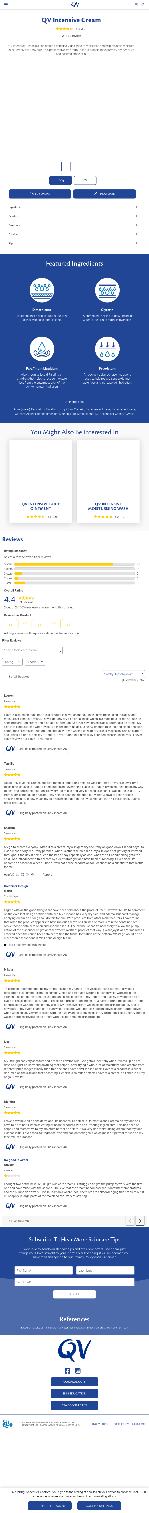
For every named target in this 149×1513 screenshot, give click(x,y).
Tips (11, 243)
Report (47, 874)
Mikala (8, 969)
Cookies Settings (99, 1506)
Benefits (13, 216)
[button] (10, 623)
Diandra (9, 1101)
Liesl (7, 1041)
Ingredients (15, 207)
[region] (74, 1500)
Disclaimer (139, 1424)
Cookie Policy (120, 1424)
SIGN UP (74, 1294)
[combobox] (127, 674)
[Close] (145, 1492)
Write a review (71, 35)
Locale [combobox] (32, 662)
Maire (8, 890)
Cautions (14, 234)
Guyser (9, 1164)
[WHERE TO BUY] (137, 4)
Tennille (9, 763)
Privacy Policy (99, 1424)
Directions (14, 225)
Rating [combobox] (9, 662)
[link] (27, 599)
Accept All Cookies (50, 1506)
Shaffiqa (9, 827)
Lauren (8, 695)
